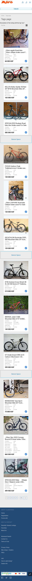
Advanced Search (6, 536)
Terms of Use (5, 541)
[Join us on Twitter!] (6, 578)
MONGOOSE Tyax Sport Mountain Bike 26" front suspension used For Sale (14, 403)
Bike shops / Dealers (7, 550)
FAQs (2, 552)
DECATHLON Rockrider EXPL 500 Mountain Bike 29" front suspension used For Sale (15, 239)
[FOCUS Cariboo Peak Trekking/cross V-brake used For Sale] (16, 154)
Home (2, 15)
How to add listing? (6, 561)
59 (21, 497)
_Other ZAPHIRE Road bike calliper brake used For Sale (15, 204)
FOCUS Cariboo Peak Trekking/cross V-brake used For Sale (15, 168)
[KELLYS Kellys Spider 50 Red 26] (16, 75)
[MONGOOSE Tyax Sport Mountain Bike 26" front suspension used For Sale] (16, 389)
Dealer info (4, 563)
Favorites (4, 528)
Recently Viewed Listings (8, 525)
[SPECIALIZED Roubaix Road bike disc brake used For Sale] (16, 111)
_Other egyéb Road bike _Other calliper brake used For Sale (16, 52)
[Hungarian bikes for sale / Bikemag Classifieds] (7, 3)
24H (2, 558)
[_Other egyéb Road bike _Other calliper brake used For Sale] (16, 38)
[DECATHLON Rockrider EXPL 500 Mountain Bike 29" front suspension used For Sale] (16, 225)
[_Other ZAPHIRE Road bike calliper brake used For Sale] (16, 190)
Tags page (8, 15)
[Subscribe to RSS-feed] (11, 578)
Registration (4, 515)
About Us (3, 530)
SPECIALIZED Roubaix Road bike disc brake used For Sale (15, 124)
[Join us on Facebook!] (2, 578)
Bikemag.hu (23, 571)
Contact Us (4, 539)
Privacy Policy (5, 547)
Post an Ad (4, 518)
